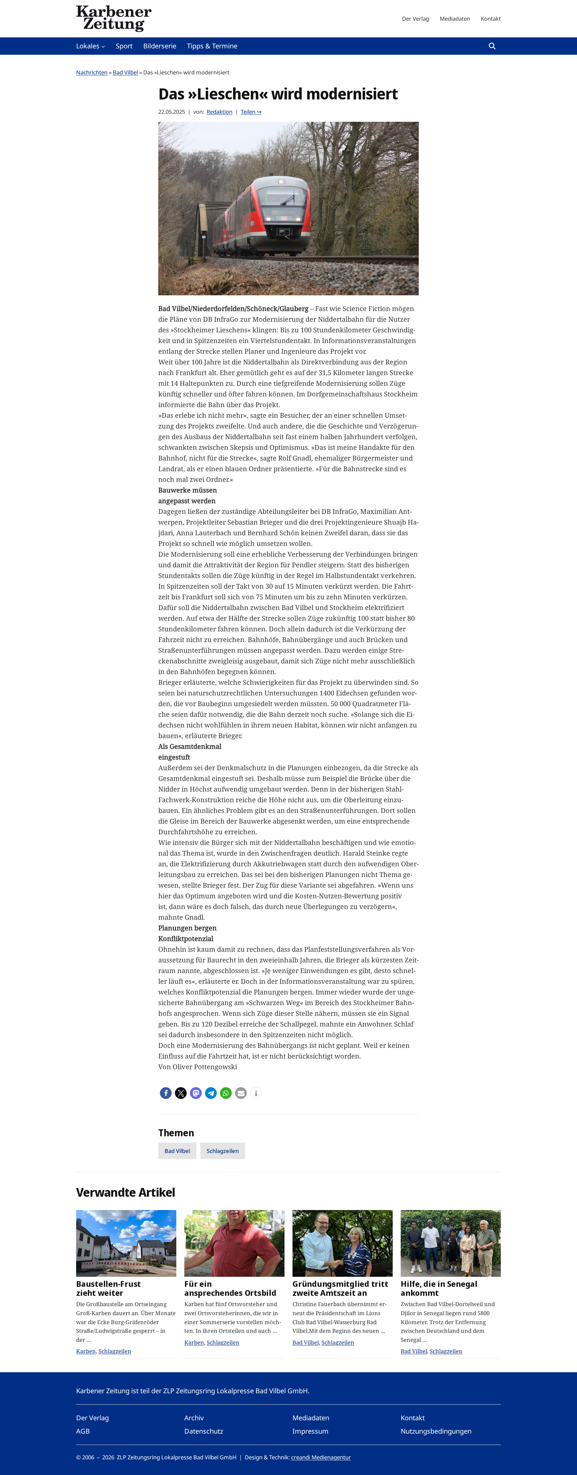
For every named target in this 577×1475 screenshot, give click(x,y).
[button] (166, 1093)
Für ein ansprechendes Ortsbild (230, 1288)
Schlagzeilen (223, 1151)
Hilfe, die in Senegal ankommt (439, 1288)
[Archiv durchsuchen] (492, 46)
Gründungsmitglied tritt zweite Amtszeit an (340, 1288)
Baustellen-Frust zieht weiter (108, 1288)
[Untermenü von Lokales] (103, 46)
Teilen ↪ (251, 111)
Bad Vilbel (125, 72)
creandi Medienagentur (321, 1457)
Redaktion (219, 111)
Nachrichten (92, 72)
